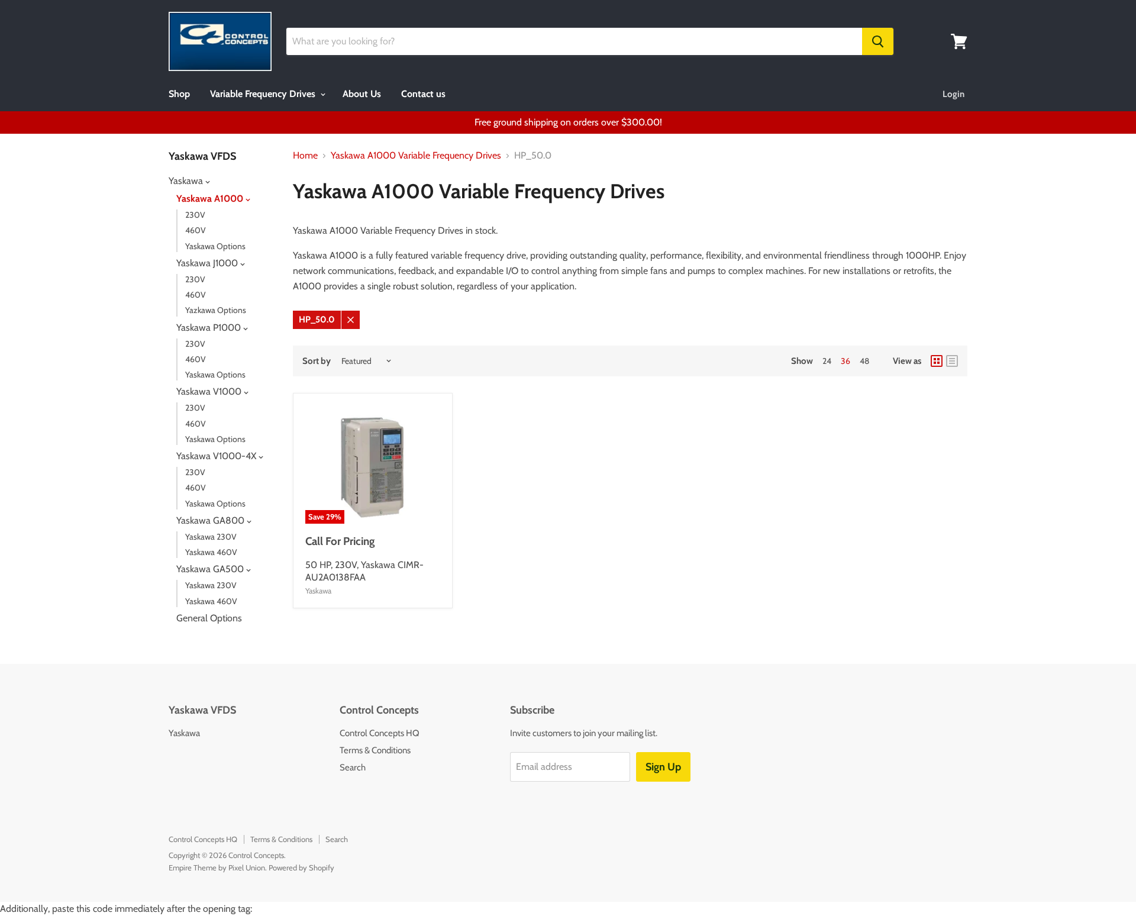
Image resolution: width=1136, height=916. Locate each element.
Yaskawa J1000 (208, 263)
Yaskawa (187, 180)
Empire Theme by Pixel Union (217, 867)
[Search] (877, 41)
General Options (209, 618)
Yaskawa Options (215, 246)
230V (195, 214)
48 (864, 361)
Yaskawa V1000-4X (217, 456)
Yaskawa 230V (211, 536)
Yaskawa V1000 (210, 391)
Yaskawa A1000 (211, 198)
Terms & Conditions (375, 750)
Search (353, 767)
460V (195, 230)
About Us (362, 93)
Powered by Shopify (301, 867)
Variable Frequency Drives (264, 93)
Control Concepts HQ (379, 733)
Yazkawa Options (215, 310)
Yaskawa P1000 (209, 327)
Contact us (423, 93)
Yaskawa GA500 (211, 569)
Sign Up (663, 766)
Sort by (316, 361)
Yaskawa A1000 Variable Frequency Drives (416, 155)
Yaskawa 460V (211, 552)
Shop (179, 93)
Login (953, 94)
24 (826, 361)
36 (845, 361)
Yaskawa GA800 (211, 520)
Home (305, 155)
